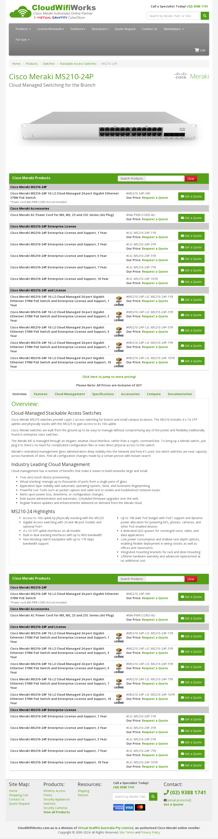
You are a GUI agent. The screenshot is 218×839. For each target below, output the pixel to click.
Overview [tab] (19, 394)
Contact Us (149, 29)
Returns (83, 795)
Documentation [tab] (180, 394)
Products (22, 29)
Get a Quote (193, 196)
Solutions (76, 29)
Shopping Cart (18, 795)
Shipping (83, 791)
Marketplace (173, 29)
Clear (190, 179)
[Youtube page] (180, 815)
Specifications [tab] (103, 394)
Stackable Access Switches (78, 64)
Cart (202, 50)
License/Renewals (49, 29)
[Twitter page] (173, 815)
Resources (99, 29)
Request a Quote (155, 198)
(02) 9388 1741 (197, 6)
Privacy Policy (150, 832)
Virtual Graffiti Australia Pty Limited (105, 828)
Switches (49, 64)
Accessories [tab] (130, 394)
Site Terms (126, 832)
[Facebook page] (167, 815)
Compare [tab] (154, 394)
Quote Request (125, 29)
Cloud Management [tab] (70, 394)
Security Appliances (56, 799)
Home (16, 64)
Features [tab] (40, 394)
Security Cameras (55, 808)
